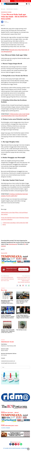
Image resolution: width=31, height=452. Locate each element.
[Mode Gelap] (27, 4)
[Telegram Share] (26, 285)
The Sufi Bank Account (21, 329)
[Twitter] (13, 444)
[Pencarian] (29, 4)
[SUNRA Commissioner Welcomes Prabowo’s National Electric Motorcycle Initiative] (8, 310)
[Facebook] (10, 444)
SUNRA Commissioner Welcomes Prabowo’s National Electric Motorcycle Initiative (7, 316)
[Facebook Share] (17, 285)
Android (3, 246)
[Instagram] (18, 444)
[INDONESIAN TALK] (10, 4)
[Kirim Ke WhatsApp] (29, 285)
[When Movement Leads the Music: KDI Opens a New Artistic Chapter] (23, 295)
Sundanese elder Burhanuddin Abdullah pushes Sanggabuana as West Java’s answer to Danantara (8, 331)
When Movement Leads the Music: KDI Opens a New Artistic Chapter (22, 302)
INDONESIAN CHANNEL (6, 12)
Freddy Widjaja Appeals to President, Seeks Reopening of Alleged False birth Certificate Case (23, 317)
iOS (25, 244)
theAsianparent (13, 244)
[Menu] (2, 4)
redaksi (5, 21)
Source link (4, 253)
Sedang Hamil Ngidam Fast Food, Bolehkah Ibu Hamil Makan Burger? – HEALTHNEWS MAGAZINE (23, 279)
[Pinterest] (16, 444)
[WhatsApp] (21, 444)
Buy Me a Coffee (23, 269)
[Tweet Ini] (20, 285)
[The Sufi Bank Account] (23, 325)
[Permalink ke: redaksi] (2, 21)
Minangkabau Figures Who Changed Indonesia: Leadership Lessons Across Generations (7, 302)
